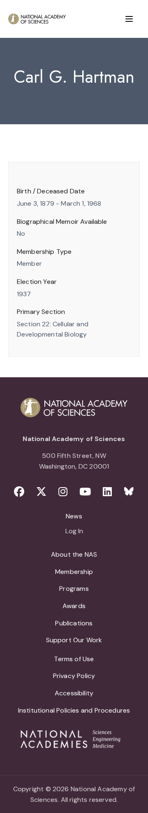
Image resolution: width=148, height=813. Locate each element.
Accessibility (74, 693)
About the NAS (74, 554)
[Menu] (129, 19)
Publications (73, 623)
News (74, 516)
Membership (74, 571)
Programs (73, 588)
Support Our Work (74, 640)
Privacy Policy (74, 675)
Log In (74, 531)
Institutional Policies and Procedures (74, 710)
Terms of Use (74, 659)
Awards (74, 606)
